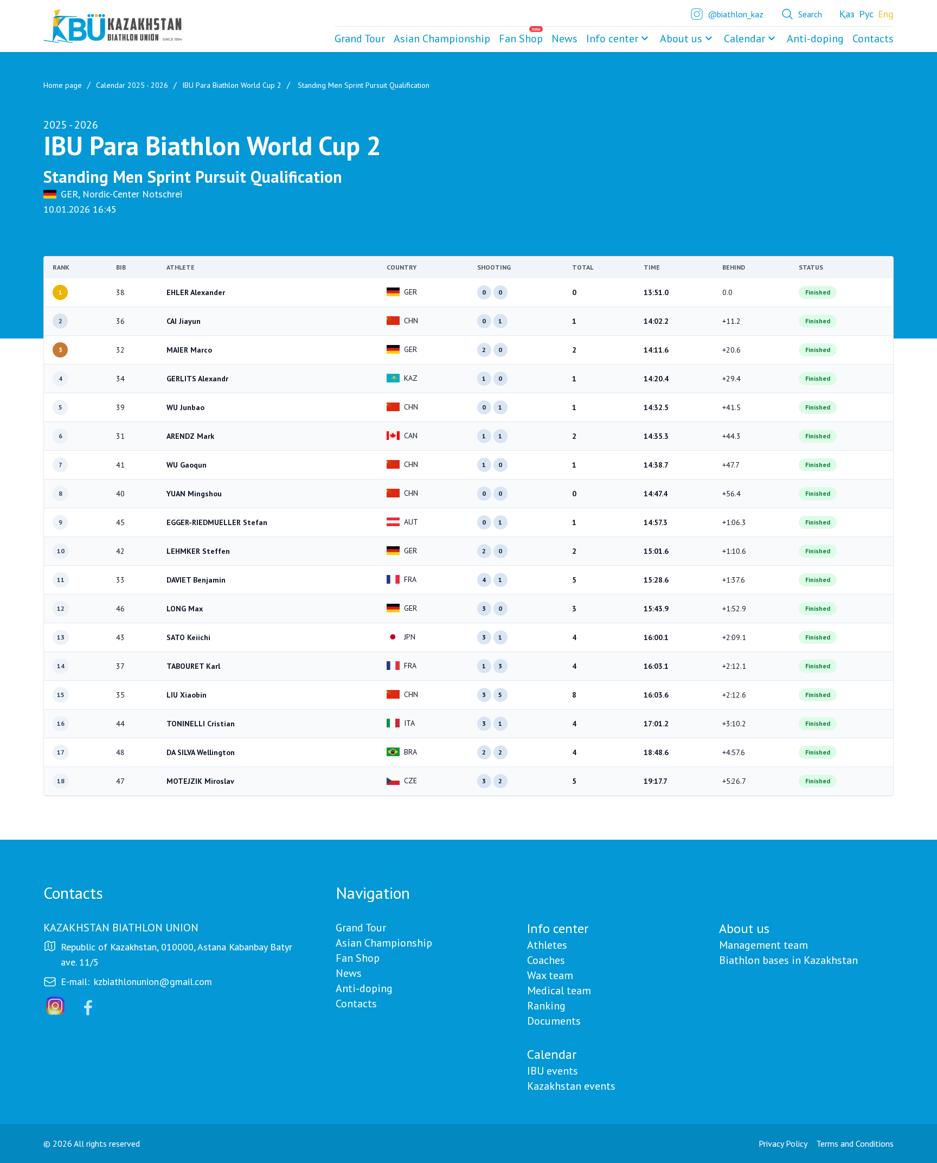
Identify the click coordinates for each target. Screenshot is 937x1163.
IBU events (552, 1071)
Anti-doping (364, 988)
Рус (866, 14)
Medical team (559, 990)
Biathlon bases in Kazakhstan (788, 960)
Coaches (546, 960)
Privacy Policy (783, 1143)
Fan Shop (358, 958)
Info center (612, 38)
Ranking (546, 1006)
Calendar (744, 38)
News (349, 973)
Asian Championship (384, 943)
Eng (886, 14)
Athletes (547, 945)
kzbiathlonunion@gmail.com (153, 981)
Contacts (356, 1003)
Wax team (550, 975)
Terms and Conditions (855, 1143)
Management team (763, 945)
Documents (554, 1021)
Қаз (847, 14)
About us (681, 38)
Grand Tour (361, 928)
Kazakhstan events (571, 1086)
